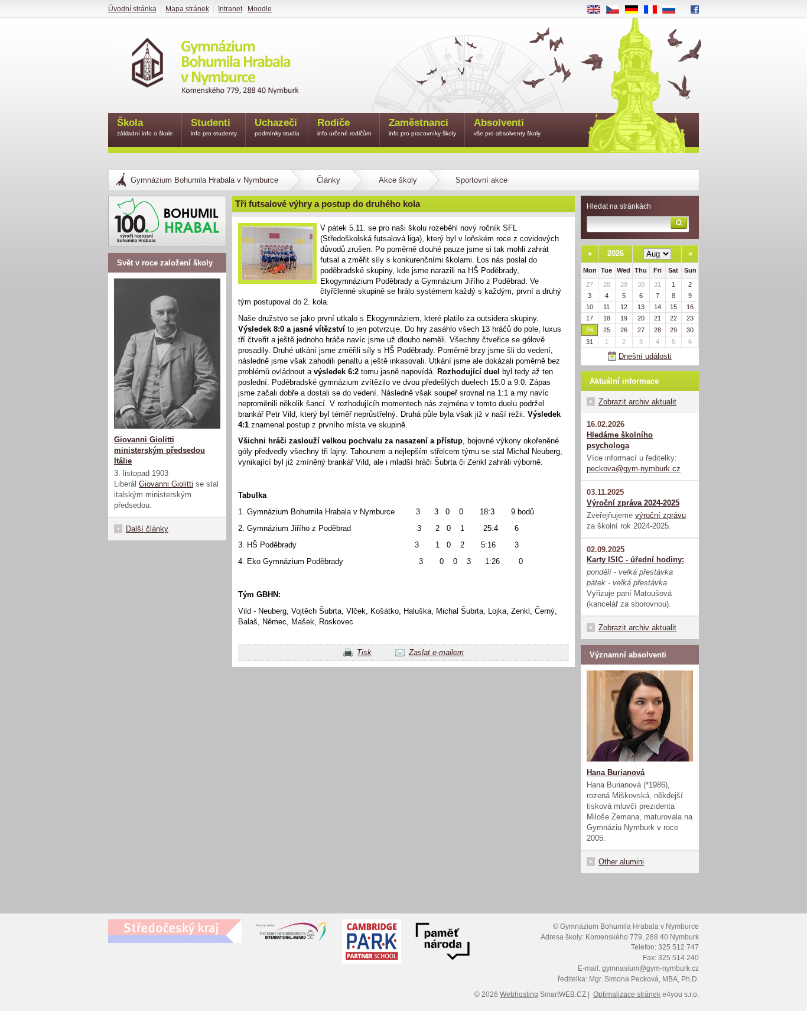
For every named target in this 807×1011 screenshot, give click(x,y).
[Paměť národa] (371, 943)
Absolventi (507, 127)
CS (617, 10)
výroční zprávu (660, 515)
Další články (147, 528)
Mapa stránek (187, 8)
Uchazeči (277, 127)
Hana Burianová (616, 772)
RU (673, 10)
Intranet (230, 8)
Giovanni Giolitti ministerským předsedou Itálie (159, 450)
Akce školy (398, 180)
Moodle (260, 8)
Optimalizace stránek (626, 994)
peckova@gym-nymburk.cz (634, 468)
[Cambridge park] (442, 943)
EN (598, 10)
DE (636, 10)
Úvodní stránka (132, 8)
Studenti (214, 127)
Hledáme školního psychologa (620, 440)
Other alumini (621, 861)
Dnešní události (645, 356)
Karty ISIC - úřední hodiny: (635, 559)
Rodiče (344, 127)
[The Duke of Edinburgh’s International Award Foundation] (291, 934)
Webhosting (519, 994)
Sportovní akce (481, 180)
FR (654, 10)
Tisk (364, 652)
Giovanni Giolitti (166, 483)
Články (328, 180)
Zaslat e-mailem (436, 652)
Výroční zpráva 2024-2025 (633, 502)
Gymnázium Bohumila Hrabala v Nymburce (204, 180)
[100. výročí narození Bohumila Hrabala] (167, 221)
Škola (145, 127)
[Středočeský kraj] (175, 931)
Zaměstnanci (422, 127)
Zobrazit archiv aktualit (637, 401)
